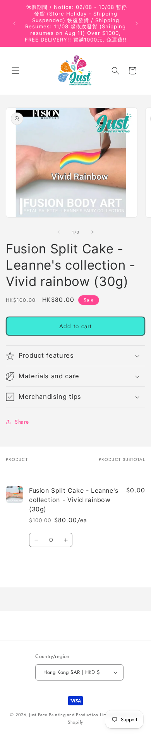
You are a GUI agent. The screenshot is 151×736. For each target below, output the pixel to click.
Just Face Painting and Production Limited (72, 715)
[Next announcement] (136, 23)
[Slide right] (92, 232)
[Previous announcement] (14, 23)
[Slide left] (58, 232)
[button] (15, 70)
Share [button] (22, 422)
